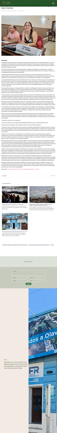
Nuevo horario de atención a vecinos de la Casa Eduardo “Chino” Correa (14, 231)
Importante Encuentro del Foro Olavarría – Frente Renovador (13, 204)
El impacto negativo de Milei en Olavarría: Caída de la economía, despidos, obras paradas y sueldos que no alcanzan (40, 205)
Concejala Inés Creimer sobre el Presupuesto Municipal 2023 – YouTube (23, 169)
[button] (53, 3)
